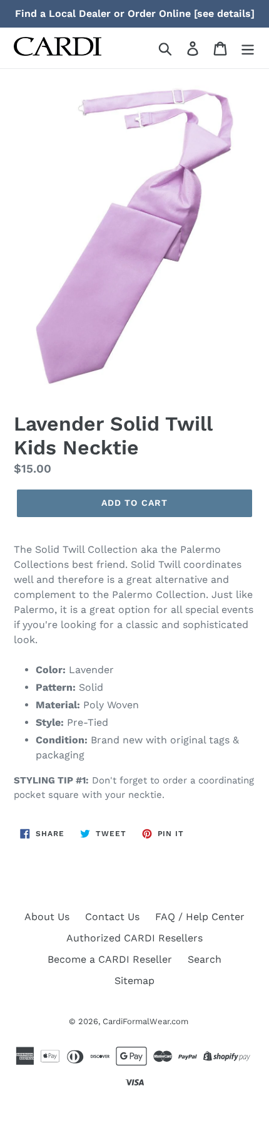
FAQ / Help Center (200, 917)
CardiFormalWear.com (145, 1021)
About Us (46, 917)
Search (204, 959)
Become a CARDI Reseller (110, 959)
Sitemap (134, 981)
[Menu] (247, 48)
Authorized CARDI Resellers (134, 938)
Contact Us (112, 917)
